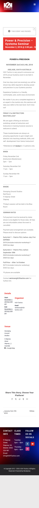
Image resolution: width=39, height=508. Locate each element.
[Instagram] (27, 449)
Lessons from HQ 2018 (10, 412)
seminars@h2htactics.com (19, 278)
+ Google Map (10, 348)
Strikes (32, 411)
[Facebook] (27, 444)
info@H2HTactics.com (11, 456)
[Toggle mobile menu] (35, 4)
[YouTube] (33, 444)
